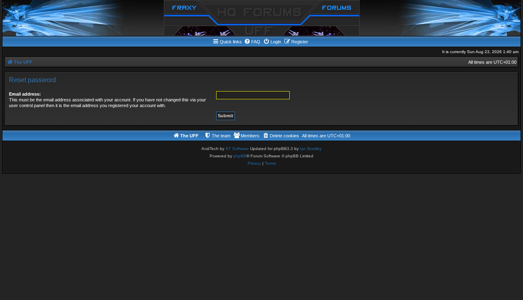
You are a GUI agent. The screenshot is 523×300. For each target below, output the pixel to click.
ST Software (237, 148)
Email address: (25, 94)
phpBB (239, 156)
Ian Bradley (311, 148)
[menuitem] (252, 42)
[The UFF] (262, 18)
